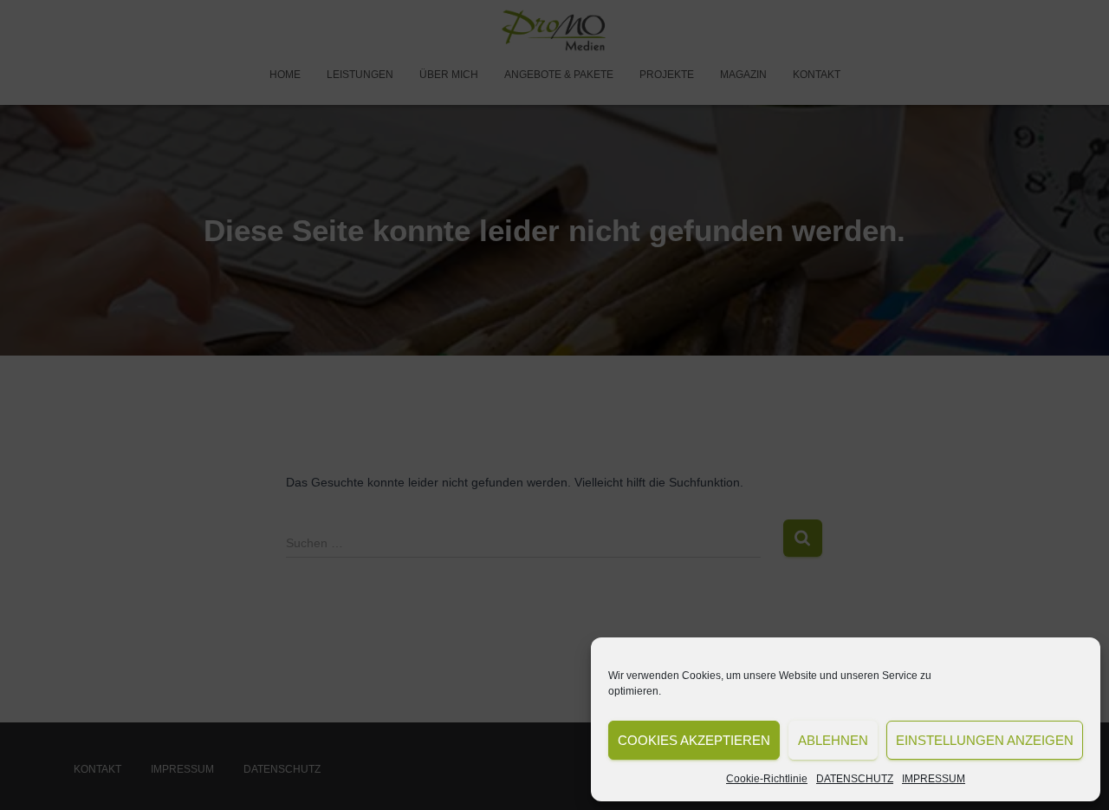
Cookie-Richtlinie (766, 779)
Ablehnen (833, 740)
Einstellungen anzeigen (984, 740)
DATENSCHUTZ (854, 779)
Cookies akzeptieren (694, 740)
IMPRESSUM (933, 779)
